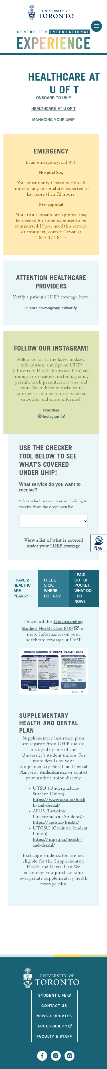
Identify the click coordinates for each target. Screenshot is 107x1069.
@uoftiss (51, 410)
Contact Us (54, 1006)
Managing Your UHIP (53, 120)
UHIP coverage (65, 546)
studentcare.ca (53, 773)
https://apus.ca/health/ (56, 823)
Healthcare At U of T (53, 109)
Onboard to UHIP (53, 98)
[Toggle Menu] (96, 26)
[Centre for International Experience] (51, 977)
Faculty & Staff (54, 1037)
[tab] (23, 588)
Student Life (57, 995)
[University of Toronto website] (51, 12)
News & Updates (54, 1016)
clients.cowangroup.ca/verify (51, 308)
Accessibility (57, 1026)
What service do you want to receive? (50, 487)
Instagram (53, 416)
